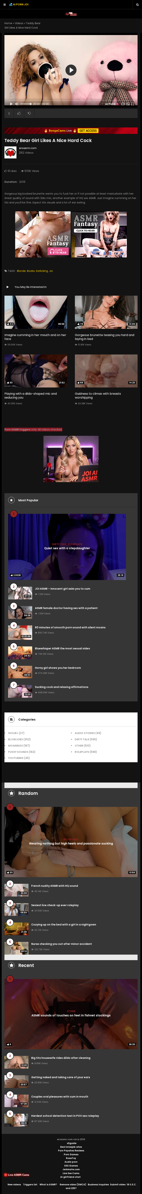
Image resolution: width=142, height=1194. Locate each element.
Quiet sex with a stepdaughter (67, 548)
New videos (14, 1184)
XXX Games (71, 1165)
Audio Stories (85, 733)
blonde (21, 271)
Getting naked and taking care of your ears (60, 1077)
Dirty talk (59, 544)
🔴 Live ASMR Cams (16, 1174)
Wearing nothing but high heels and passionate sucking (71, 843)
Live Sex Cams (71, 1173)
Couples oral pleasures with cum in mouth (59, 1096)
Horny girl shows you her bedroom (58, 668)
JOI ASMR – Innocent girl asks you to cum (62, 589)
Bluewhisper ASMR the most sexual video (62, 648)
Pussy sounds (18, 752)
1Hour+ (13, 733)
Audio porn (71, 1161)
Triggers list (30, 1184)
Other (79, 745)
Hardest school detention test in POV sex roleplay (65, 1116)
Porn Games (71, 1154)
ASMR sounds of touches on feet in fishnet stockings (71, 1015)
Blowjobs (15, 739)
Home (8, 23)
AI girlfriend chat (70, 1177)
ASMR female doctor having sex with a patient (66, 608)
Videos (19, 23)
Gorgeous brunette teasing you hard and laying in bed (104, 337)
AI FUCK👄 (112, 104)
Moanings (15, 745)
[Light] (9, 113)
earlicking (42, 271)
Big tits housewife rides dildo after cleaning (60, 1058)
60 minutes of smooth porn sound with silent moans (70, 627)
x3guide (71, 1143)
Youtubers (15, 758)
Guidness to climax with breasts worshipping (98, 396)
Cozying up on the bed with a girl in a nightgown (63, 924)
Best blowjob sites (71, 1146)
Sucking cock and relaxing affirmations (61, 687)
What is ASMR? (48, 1184)
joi (51, 271)
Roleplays (75, 544)
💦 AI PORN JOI (18, 4)
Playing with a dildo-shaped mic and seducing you (30, 396)
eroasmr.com (28, 148)
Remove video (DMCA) (73, 1184)
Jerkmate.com (71, 1169)
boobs (31, 271)
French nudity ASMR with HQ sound (54, 886)
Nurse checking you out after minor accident (61, 944)
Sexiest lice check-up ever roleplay (55, 905)
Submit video (118, 1184)
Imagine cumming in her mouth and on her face (35, 337)
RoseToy (71, 1158)
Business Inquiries (98, 1184)
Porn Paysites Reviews (71, 1150)
